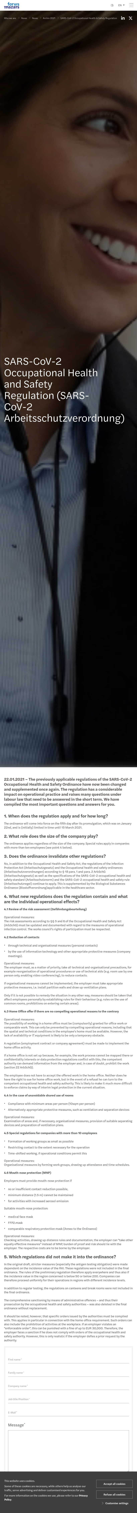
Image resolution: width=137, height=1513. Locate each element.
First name (15, 1359)
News (24, 18)
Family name (16, 1372)
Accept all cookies (114, 1484)
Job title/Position (19, 1399)
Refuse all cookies (114, 1494)
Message (16, 1424)
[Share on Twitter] (130, 18)
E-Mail (12, 1412)
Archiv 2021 (49, 18)
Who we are (10, 18)
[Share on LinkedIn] (122, 18)
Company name (18, 1386)
